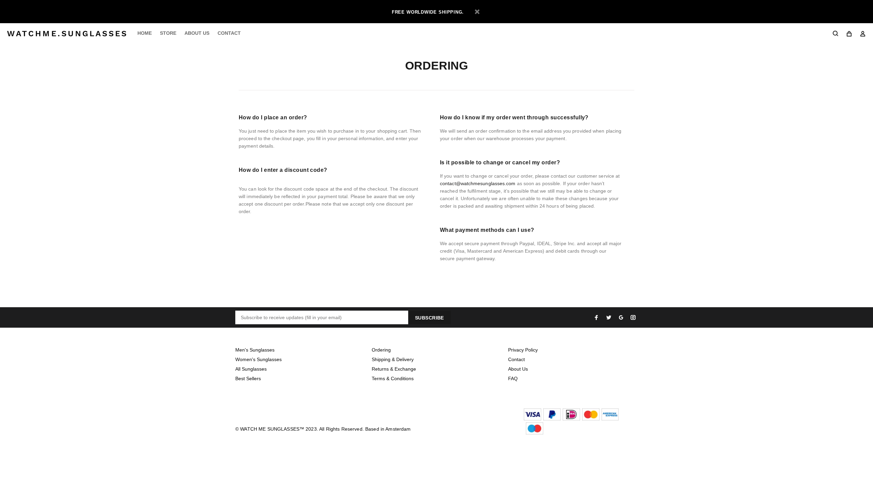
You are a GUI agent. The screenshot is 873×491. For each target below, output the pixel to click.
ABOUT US (196, 33)
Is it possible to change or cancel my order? (500, 162)
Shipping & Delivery (393, 359)
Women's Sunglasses (258, 359)
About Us (518, 369)
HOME (144, 33)
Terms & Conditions (393, 378)
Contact (516, 359)
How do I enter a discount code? (283, 170)
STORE (168, 33)
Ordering (381, 350)
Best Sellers (248, 378)
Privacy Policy (523, 350)
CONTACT (229, 33)
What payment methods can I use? (487, 230)
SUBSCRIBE (429, 318)
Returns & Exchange (394, 369)
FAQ (513, 378)
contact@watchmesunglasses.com (478, 183)
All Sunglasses (251, 369)
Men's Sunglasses (255, 350)
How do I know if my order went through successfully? (514, 117)
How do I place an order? (273, 117)
